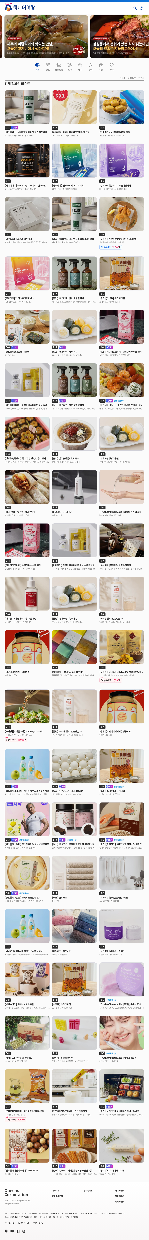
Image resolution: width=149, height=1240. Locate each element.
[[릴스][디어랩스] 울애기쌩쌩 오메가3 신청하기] (27, 873)
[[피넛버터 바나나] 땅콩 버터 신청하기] (27, 647)
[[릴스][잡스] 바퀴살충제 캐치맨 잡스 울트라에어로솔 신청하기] (27, 107)
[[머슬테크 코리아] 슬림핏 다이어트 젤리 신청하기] (27, 540)
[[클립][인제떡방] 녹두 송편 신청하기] (74, 594)
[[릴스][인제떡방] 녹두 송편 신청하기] (74, 327)
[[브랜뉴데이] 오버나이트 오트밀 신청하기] (27, 979)
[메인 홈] (20, 7)
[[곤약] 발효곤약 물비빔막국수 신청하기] (74, 434)
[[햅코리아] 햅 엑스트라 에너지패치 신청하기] (74, 161)
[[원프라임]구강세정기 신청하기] (74, 487)
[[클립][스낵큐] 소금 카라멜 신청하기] (121, 273)
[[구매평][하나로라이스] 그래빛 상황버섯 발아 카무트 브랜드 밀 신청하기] (121, 647)
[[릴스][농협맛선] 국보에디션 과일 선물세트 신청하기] (121, 1086)
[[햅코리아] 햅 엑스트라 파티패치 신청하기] (27, 273)
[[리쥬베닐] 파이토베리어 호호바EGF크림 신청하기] (74, 107)
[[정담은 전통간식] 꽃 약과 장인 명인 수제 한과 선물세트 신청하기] (27, 434)
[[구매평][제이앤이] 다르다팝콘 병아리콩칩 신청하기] (27, 1086)
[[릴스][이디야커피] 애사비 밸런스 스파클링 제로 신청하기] (27, 766)
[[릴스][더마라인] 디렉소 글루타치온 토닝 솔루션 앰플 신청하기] (27, 380)
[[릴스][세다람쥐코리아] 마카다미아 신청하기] (27, 1146)
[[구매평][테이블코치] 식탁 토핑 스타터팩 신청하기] (27, 706)
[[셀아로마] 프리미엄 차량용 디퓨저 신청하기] (121, 540)
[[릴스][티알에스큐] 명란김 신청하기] (27, 327)
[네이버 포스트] (5, 1230)
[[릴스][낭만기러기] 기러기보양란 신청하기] (74, 766)
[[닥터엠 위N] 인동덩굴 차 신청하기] (121, 594)
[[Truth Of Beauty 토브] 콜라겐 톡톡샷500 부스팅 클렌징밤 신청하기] (121, 979)
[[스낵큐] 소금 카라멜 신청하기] (74, 979)
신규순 (123, 78)
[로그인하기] (141, 8)
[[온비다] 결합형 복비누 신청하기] (74, 1033)
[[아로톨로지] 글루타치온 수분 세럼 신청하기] (27, 594)
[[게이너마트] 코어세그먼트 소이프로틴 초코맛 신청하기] (27, 161)
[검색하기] (135, 8)
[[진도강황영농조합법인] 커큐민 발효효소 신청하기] (74, 1086)
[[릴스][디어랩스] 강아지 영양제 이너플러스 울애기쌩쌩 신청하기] (74, 819)
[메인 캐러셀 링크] (46, 36)
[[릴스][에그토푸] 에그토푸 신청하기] (121, 1146)
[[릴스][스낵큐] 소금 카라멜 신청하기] (121, 766)
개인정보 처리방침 (23, 1223)
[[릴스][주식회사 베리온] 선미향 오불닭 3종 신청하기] (74, 1146)
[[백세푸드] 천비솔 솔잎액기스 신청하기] (27, 1033)
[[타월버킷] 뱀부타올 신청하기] (74, 926)
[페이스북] (17, 1230)
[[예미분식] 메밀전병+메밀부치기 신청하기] (27, 487)
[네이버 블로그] (11, 1230)
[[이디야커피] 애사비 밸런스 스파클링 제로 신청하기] (27, 926)
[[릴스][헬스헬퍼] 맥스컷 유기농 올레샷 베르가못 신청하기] (27, 819)
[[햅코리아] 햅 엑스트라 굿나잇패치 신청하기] (121, 161)
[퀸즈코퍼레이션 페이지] (16, 1193)
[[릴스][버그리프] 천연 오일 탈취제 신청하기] (74, 380)
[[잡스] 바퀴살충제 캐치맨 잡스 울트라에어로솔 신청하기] (74, 214)
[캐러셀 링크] (46, 36)
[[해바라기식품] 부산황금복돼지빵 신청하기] (121, 107)
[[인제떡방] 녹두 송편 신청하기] (121, 434)
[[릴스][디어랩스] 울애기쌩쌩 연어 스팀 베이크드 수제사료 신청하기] (121, 819)
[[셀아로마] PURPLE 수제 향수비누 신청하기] (74, 647)
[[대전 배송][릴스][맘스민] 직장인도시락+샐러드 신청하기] (121, 380)
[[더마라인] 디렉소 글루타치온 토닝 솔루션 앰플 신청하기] (74, 540)
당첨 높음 (132, 78)
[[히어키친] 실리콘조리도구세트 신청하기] (121, 873)
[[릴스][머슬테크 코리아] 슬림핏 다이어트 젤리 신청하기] (121, 327)
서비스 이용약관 (38, 1223)
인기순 (141, 78)
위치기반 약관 (9, 1223)
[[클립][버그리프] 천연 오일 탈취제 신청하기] (74, 273)
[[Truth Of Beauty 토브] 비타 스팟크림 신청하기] (121, 1033)
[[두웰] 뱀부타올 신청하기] (74, 873)
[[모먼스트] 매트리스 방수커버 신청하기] (27, 214)
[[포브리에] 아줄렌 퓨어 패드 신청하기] (121, 926)
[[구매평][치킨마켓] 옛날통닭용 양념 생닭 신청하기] (121, 214)
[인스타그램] (23, 1230)
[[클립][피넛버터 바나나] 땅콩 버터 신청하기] (121, 706)
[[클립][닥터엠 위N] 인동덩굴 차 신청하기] (74, 706)
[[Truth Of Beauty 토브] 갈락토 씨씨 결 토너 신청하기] (121, 487)
